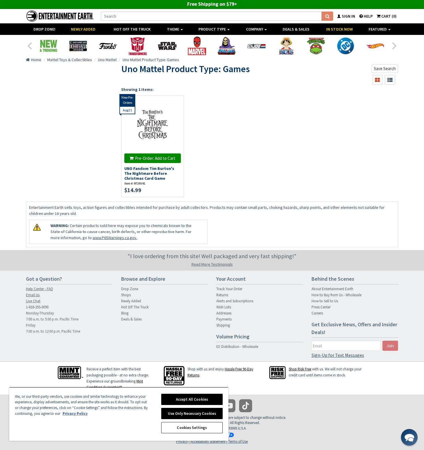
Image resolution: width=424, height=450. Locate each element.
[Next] (394, 45)
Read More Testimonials (212, 264)
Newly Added (83, 29)
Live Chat (33, 301)
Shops (126, 294)
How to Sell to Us (325, 301)
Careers (317, 313)
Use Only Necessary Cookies (192, 413)
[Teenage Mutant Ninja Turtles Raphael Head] (315, 45)
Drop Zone (129, 288)
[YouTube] (228, 405)
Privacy (182, 441)
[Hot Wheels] (375, 45)
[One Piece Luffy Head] (286, 45)
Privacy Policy (75, 413)
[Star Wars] (167, 45)
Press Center (321, 307)
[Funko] (107, 45)
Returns (222, 294)
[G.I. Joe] (256, 45)
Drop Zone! (44, 29)
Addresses (223, 313)
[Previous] (29, 45)
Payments (224, 319)
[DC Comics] (345, 45)
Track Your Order (229, 288)
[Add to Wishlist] (176, 103)
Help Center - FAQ (39, 288)
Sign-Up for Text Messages (338, 355)
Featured (378, 29)
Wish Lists (223, 307)
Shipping (223, 325)
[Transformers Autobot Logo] (137, 45)
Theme (173, 29)
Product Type (212, 29)
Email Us (33, 294)
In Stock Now (339, 29)
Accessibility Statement (208, 441)
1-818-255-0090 (37, 307)
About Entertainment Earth (332, 288)
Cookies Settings (192, 427)
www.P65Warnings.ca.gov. (115, 237)
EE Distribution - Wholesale (237, 346)
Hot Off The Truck (132, 29)
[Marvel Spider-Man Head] (196, 45)
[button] (409, 437)
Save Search (385, 68)
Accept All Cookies (192, 399)
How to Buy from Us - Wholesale (336, 294)
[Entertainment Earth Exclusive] (78, 45)
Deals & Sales (296, 29)
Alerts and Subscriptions (234, 301)
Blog (124, 313)
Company (255, 29)
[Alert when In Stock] (176, 113)
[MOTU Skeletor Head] (226, 45)
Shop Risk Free (300, 369)
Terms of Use (238, 441)
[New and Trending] (48, 45)
